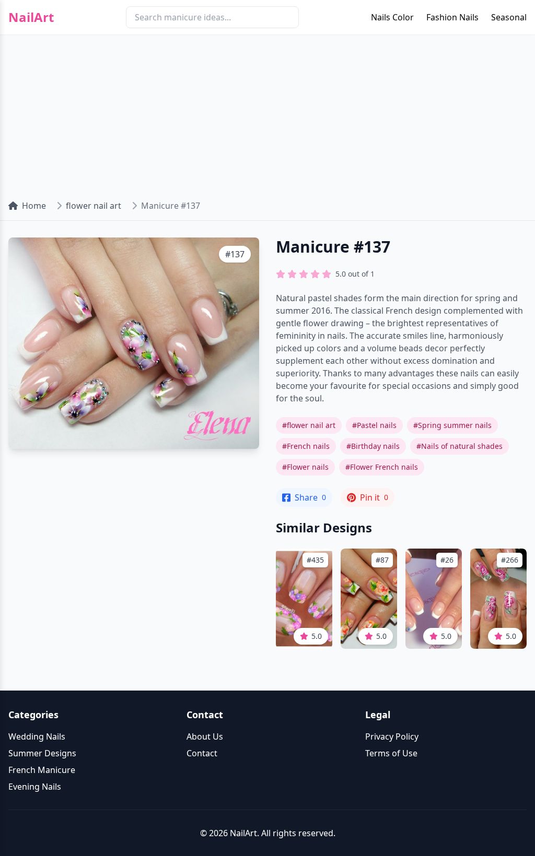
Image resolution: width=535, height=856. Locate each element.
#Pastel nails (374, 425)
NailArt (31, 17)
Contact (202, 753)
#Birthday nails (373, 446)
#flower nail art (308, 425)
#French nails (306, 446)
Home (34, 205)
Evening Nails (34, 786)
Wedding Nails (36, 736)
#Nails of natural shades (459, 446)
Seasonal (509, 17)
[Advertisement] (267, 113)
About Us (205, 736)
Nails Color (392, 17)
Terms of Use (391, 753)
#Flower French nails (381, 467)
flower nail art (93, 205)
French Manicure (41, 770)
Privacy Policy (391, 736)
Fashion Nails (452, 17)
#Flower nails (305, 467)
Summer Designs (42, 753)
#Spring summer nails (452, 425)
